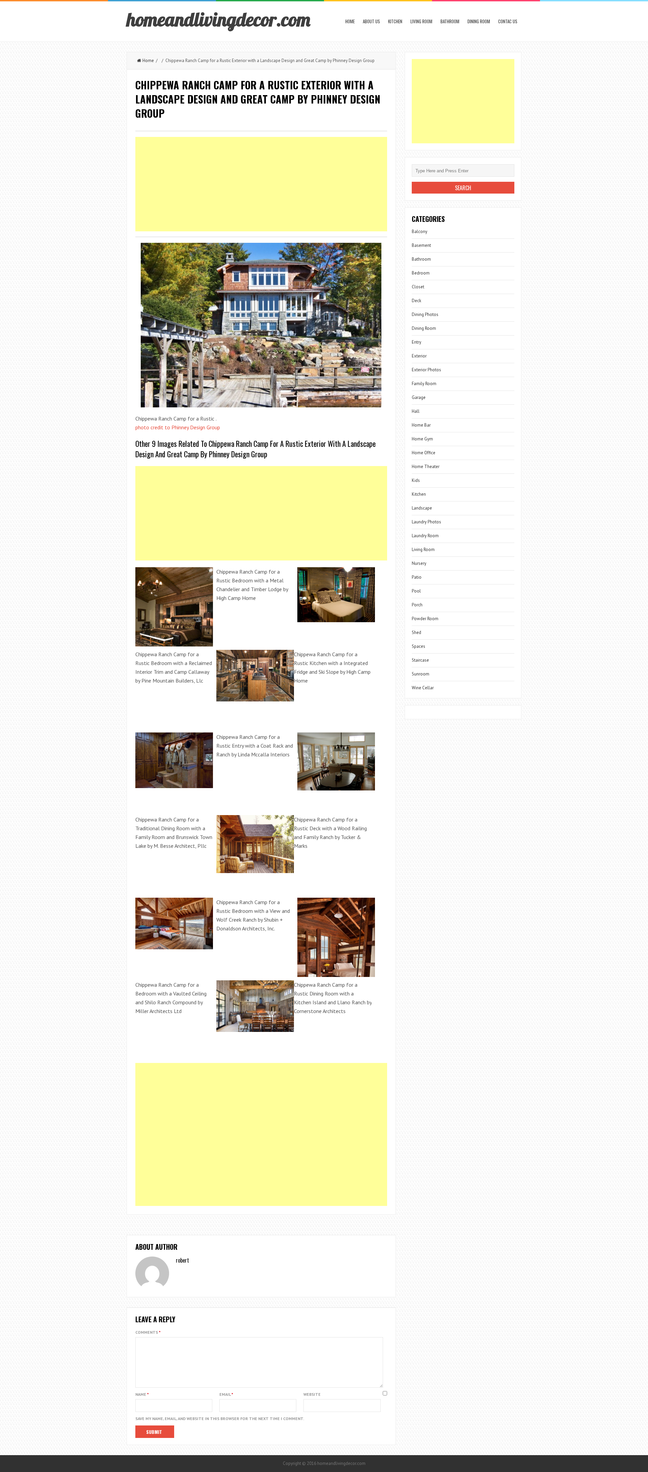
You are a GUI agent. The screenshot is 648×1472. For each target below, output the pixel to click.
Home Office (423, 453)
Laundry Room (425, 536)
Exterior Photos (426, 370)
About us (371, 21)
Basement (421, 245)
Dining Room (478, 21)
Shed (416, 632)
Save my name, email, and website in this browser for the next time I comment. (219, 1418)
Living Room (421, 21)
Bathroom (449, 21)
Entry (416, 342)
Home (350, 21)
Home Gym (422, 439)
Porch (417, 605)
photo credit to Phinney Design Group (177, 427)
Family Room (424, 383)
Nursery (419, 563)
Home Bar (421, 425)
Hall (416, 411)
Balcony (419, 231)
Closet (418, 287)
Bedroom (421, 273)
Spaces (418, 646)
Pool (416, 591)
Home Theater (425, 466)
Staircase (420, 660)
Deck (416, 301)
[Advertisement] (261, 184)
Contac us (507, 21)
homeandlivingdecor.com (218, 19)
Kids (416, 480)
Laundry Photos (426, 522)
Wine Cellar (423, 688)
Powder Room (425, 619)
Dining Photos (425, 314)
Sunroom (420, 674)
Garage (419, 397)
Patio (417, 577)
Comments (148, 1332)
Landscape (422, 508)
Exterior (419, 356)
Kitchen (395, 21)
